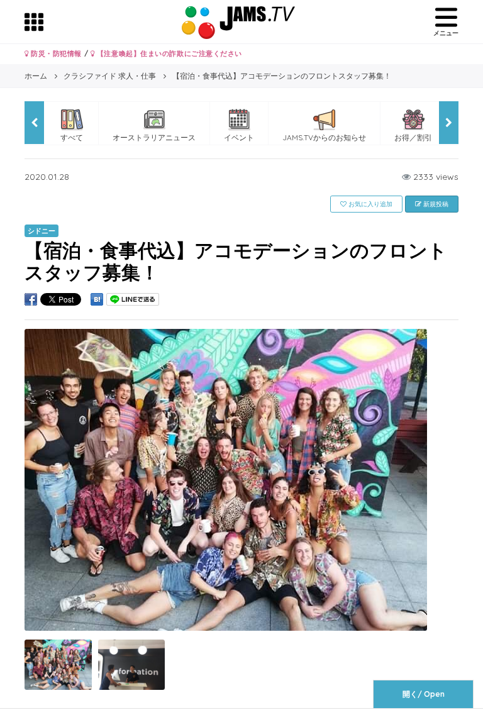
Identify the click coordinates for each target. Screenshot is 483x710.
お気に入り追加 (369, 204)
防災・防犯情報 (55, 53)
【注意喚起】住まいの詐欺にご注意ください (168, 53)
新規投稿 (434, 204)
